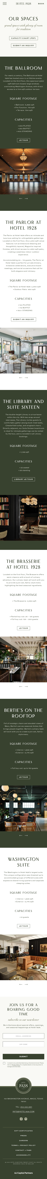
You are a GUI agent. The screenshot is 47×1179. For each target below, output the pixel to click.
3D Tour (24, 141)
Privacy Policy (16, 1064)
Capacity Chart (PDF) (23, 38)
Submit (27, 1057)
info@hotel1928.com (23, 1111)
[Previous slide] (20, 198)
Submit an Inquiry (23, 45)
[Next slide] (26, 198)
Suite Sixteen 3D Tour (23, 487)
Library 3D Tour (23, 480)
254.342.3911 (26, 1107)
